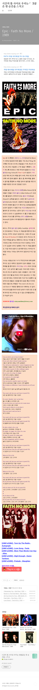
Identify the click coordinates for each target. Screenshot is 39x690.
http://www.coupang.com (11, 53)
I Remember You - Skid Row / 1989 (14, 591)
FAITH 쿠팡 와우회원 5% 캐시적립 (16, 56)
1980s (5, 588)
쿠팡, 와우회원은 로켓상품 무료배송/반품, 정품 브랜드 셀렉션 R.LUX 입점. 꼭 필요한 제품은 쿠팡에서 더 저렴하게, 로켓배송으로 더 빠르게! (19, 73)
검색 (31, 3)
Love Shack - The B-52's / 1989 (13, 600)
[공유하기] (7, 580)
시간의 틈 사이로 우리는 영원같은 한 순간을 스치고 (19, 3)
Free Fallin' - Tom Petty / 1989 (12, 598)
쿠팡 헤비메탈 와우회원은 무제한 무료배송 (19, 69)
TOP (35, 684)
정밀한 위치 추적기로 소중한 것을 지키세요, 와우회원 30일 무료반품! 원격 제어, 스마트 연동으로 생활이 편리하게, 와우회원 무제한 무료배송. (19, 60)
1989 (10, 588)
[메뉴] (35, 3)
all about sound (6, 663)
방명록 (10, 10)
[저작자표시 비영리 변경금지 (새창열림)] (21, 580)
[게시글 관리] (9, 580)
